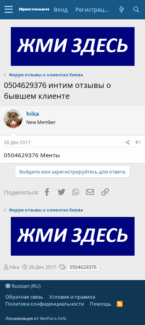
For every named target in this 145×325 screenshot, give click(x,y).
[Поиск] (136, 9)
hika (32, 113)
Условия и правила (72, 296)
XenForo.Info (53, 318)
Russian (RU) (25, 285)
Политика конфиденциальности (44, 303)
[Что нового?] (121, 9)
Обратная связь (24, 296)
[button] (9, 9)
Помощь (100, 303)
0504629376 (83, 267)
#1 (138, 142)
